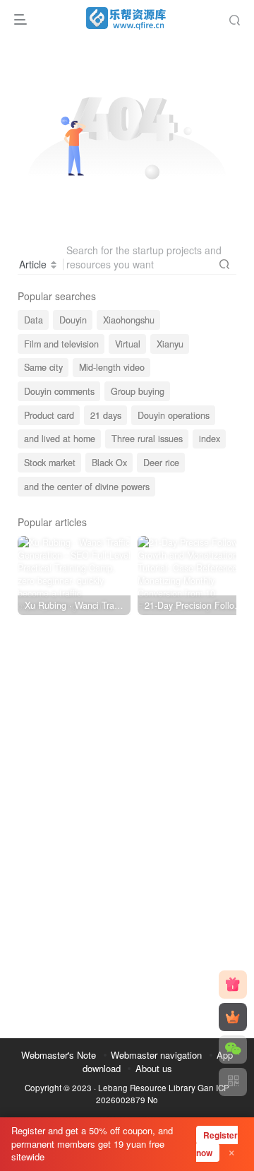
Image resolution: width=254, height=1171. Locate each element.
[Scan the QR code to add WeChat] (233, 1049)
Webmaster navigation (156, 1055)
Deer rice (161, 462)
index (209, 438)
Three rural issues (147, 438)
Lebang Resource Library (146, 1087)
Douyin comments (59, 391)
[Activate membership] (233, 1017)
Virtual (127, 344)
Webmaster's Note (58, 1055)
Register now (217, 1144)
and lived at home (59, 438)
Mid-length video (112, 367)
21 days (105, 415)
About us (153, 1068)
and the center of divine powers (87, 486)
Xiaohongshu (129, 320)
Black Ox (109, 462)
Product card (49, 415)
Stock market (49, 462)
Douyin (73, 320)
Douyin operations (174, 415)
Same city (43, 367)
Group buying (137, 391)
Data (33, 320)
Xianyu (170, 344)
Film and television (61, 344)
